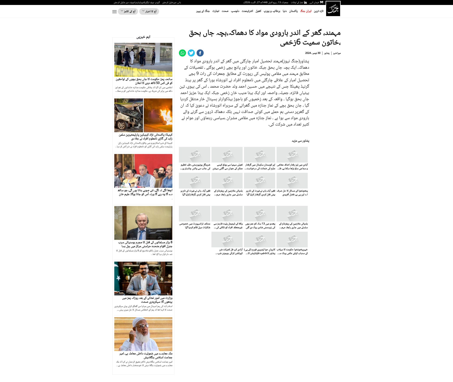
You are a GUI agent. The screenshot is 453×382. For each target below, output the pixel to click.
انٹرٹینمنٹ (247, 11)
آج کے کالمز (129, 11)
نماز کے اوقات (297, 3)
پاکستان (293, 11)
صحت (225, 11)
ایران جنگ (305, 11)
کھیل (258, 11)
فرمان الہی (314, 3)
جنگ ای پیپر (203, 11)
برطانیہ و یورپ (272, 11)
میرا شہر (337, 53)
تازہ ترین (318, 11)
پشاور (326, 53)
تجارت (215, 11)
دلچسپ (235, 11)
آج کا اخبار (150, 11)
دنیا (285, 11)
